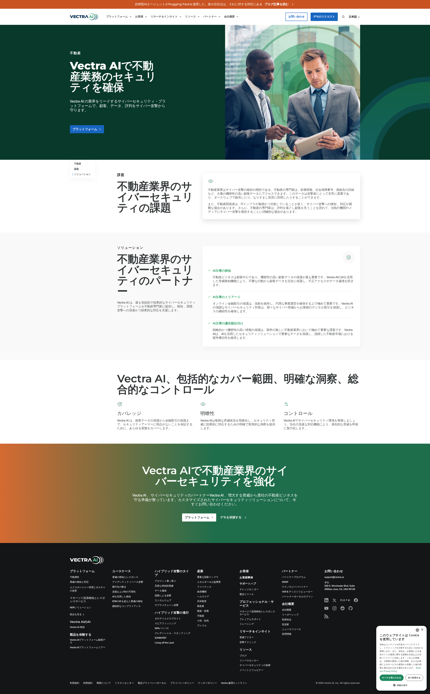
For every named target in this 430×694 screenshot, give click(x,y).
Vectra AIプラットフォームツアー (87, 647)
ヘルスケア (203, 596)
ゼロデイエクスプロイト (168, 618)
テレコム (202, 625)
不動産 (200, 616)
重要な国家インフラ (207, 577)
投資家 (285, 624)
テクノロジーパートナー (295, 587)
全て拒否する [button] (414, 677)
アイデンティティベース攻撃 (127, 582)
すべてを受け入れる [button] (391, 677)
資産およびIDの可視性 (124, 591)
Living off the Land (164, 642)
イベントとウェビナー (251, 670)
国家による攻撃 (163, 595)
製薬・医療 (203, 611)
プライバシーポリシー (182, 683)
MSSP (285, 582)
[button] (354, 17)
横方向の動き (119, 587)
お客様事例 (246, 577)
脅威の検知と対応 (79, 582)
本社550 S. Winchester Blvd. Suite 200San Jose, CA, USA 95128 (339, 586)
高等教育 (201, 601)
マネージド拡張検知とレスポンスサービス (257, 613)
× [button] (422, 630)
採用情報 (286, 634)
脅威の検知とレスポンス (125, 577)
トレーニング (247, 624)
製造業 (200, 606)
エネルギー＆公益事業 (209, 582)
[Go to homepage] (84, 17)
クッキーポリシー (207, 683)
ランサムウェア (163, 600)
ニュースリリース (291, 629)
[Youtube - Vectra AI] (326, 608)
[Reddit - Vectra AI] (342, 608)
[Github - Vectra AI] (351, 608)
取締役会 (286, 619)
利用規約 (74, 683)
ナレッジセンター (249, 589)
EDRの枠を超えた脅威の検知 (127, 601)
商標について (104, 683)
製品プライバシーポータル (152, 683)
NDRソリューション (80, 607)
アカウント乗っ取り (165, 581)
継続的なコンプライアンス (126, 606)
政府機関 (201, 591)
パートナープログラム (294, 577)
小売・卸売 (203, 620)
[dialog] (401, 658)
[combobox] (417, 630)
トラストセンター (124, 683)
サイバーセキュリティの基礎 (255, 665)
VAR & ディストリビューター (297, 591)
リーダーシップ (290, 614)
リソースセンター (249, 660)
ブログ (243, 655)
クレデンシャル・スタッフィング (172, 633)
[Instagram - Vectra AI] (334, 608)
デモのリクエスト (324, 16)
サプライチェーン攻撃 (166, 605)
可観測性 (74, 577)
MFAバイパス (162, 628)
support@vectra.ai (334, 577)
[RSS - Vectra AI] (326, 616)
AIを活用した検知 (121, 596)
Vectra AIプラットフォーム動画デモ (87, 641)
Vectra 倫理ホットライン (234, 683)
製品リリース (247, 594)
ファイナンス (204, 587)
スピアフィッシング (165, 623)
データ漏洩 (160, 590)
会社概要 (286, 610)
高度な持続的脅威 (164, 586)
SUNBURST (160, 638)
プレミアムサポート (250, 619)
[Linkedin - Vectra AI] (326, 600)
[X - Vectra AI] (334, 600)
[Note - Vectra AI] (345, 600)
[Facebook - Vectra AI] (356, 600)
